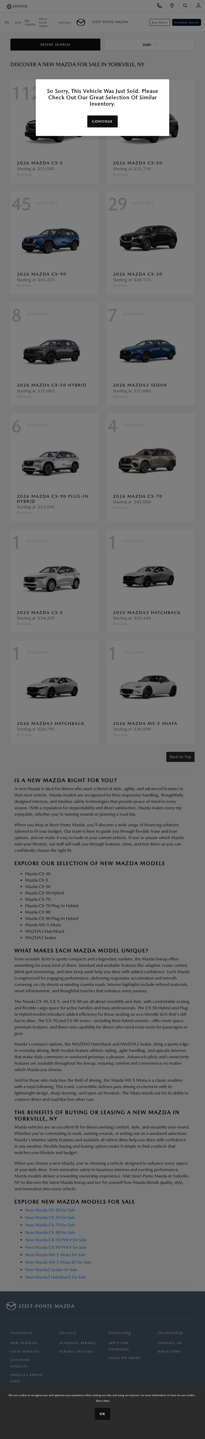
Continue (102, 121)
